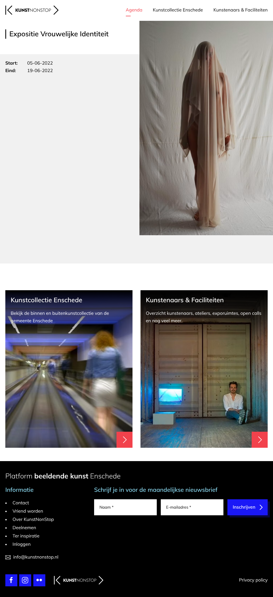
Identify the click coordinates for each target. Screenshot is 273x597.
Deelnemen (24, 528)
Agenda (134, 10)
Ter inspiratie (26, 536)
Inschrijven (244, 507)
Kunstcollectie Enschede (178, 10)
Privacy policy (253, 580)
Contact (21, 503)
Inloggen (22, 544)
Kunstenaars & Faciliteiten (240, 10)
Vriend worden (28, 511)
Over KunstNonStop (33, 519)
